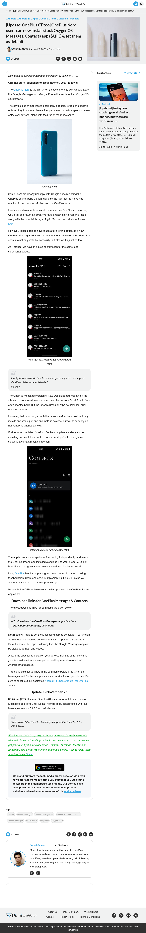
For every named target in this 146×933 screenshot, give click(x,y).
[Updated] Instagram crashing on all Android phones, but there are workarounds (114, 114)
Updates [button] (74, 18)
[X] (121, 915)
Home (8, 10)
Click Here (17, 726)
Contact (50, 916)
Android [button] (11, 18)
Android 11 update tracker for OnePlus (67, 681)
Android (106, 104)
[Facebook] (114, 915)
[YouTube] (128, 915)
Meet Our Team (71, 911)
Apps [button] (35, 18)
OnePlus (20, 573)
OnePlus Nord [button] (31, 820)
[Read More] (118, 92)
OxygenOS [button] (44, 820)
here (10, 224)
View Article (130, 72)
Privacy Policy (67, 916)
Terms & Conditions (90, 916)
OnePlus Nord (21, 89)
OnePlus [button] (63, 18)
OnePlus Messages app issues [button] (68, 814)
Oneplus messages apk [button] (44, 814)
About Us (52, 911)
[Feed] (135, 915)
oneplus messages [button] (24, 814)
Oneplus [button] (11, 814)
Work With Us (91, 911)
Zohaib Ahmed (21, 49)
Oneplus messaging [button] (15, 820)
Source (15, 386)
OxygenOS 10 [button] (57, 820)
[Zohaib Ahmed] (18, 859)
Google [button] (44, 18)
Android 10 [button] (24, 18)
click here (70, 621)
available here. (72, 791)
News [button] (53, 18)
